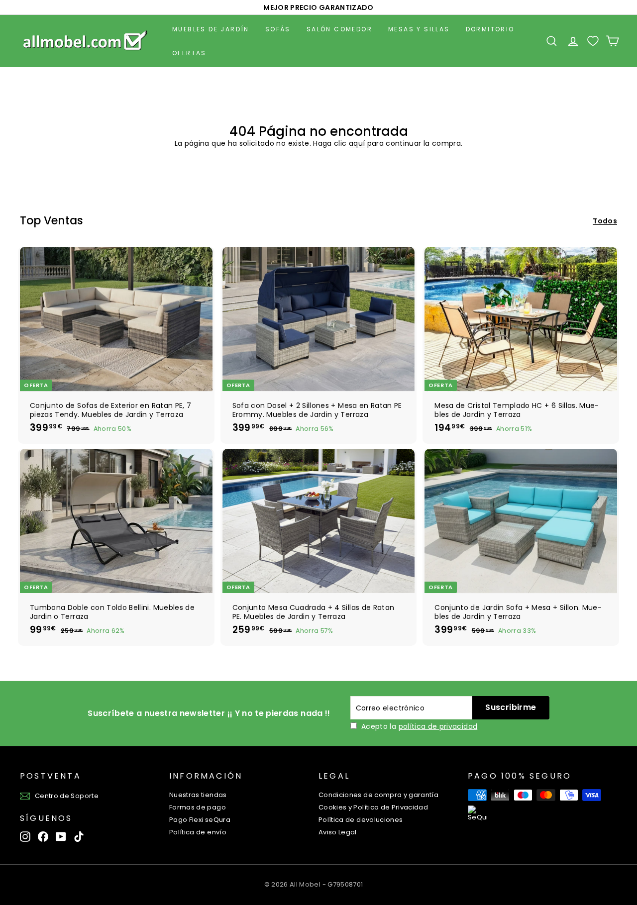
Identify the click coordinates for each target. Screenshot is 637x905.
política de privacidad (438, 726)
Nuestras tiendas (198, 795)
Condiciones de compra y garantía (378, 795)
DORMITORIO (490, 29)
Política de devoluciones (360, 819)
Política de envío (197, 832)
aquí (357, 143)
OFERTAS (189, 53)
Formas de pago (197, 807)
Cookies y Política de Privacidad (373, 807)
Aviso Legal (337, 832)
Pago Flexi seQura (199, 819)
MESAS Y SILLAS (419, 29)
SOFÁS (278, 29)
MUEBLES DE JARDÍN (210, 29)
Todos (605, 220)
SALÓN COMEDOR (339, 29)
